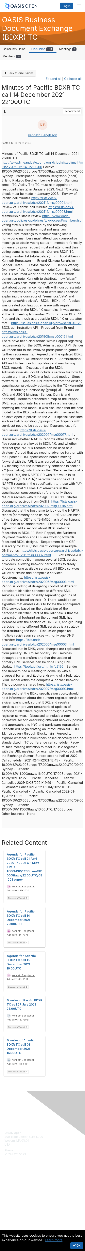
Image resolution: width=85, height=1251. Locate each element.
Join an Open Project (18, 1186)
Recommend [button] (72, 111)
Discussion (41, 49)
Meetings (67, 49)
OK (78, 1245)
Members (11, 56)
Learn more (53, 1240)
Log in (67, 6)
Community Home (14, 49)
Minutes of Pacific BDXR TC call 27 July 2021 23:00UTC (24, 1004)
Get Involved (13, 1180)
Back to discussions (20, 73)
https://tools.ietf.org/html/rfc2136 (38, 666)
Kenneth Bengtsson (42, 135)
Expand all (53, 79)
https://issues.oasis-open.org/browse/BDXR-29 (46, 323)
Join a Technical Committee (23, 1192)
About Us (10, 1228)
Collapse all (72, 79)
